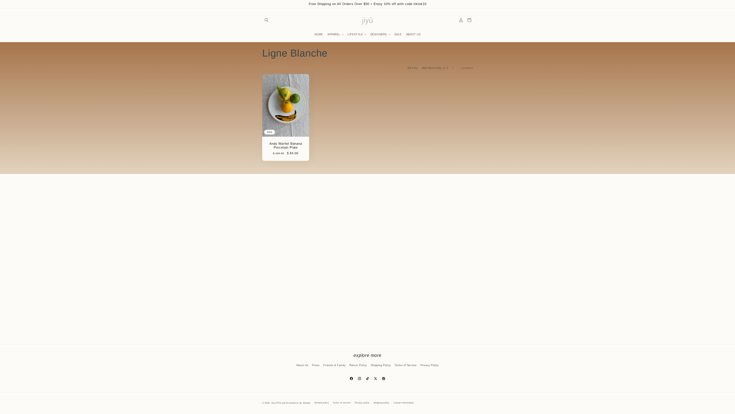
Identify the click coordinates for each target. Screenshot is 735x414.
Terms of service (342, 403)
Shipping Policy (381, 365)
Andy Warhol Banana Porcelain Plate (285, 146)
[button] (266, 20)
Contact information (403, 403)
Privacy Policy (430, 365)
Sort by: (413, 68)
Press (315, 365)
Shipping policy (382, 403)
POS (278, 403)
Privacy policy (362, 403)
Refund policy (321, 403)
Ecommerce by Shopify (298, 403)
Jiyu (273, 403)
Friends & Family (334, 365)
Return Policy (358, 365)
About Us (302, 365)
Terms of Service (405, 365)
